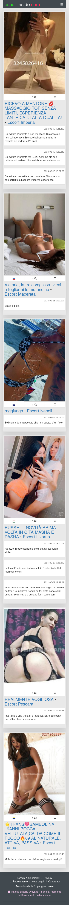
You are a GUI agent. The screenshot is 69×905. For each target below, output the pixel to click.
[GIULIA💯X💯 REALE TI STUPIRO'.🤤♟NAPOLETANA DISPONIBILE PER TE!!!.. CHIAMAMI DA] (34, 360)
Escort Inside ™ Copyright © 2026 (35, 886)
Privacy (48, 878)
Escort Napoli (39, 410)
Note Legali (38, 881)
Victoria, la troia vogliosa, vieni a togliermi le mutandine (33, 286)
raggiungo (14, 410)
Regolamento (20, 881)
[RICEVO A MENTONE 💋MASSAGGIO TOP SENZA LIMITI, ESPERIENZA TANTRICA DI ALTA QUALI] (34, 53)
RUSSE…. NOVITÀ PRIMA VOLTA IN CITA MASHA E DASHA (30, 532)
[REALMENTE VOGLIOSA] (34, 649)
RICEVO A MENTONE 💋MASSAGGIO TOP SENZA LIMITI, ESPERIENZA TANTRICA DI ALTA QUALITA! (33, 110)
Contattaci (54, 881)
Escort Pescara (19, 704)
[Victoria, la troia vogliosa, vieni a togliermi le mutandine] (34, 234)
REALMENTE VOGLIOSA (29, 699)
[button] (14, 97)
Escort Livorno (36, 536)
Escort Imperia (21, 122)
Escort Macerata (20, 294)
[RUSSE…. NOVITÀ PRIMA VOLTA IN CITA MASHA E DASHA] (34, 477)
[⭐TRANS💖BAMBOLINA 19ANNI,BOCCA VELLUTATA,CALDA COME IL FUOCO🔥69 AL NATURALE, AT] (34, 774)
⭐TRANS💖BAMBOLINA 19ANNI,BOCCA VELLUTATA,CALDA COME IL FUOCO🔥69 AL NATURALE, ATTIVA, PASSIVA (33, 833)
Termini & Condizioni (28, 878)
